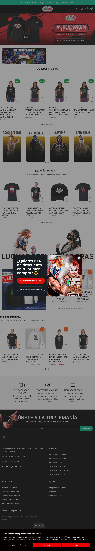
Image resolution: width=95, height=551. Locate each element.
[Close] (79, 258)
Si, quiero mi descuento (31, 281)
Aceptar (47, 545)
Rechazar (76, 545)
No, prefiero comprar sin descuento (31, 289)
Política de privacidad (80, 539)
